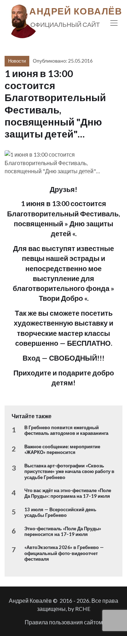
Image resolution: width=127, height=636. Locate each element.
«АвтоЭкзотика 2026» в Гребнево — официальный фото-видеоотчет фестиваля (64, 553)
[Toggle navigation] (114, 23)
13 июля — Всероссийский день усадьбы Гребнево (60, 512)
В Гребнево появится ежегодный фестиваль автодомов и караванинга (66, 430)
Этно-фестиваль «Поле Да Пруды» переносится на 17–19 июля (62, 531)
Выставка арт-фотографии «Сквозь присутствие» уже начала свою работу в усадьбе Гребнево (69, 471)
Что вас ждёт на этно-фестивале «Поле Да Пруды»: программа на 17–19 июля (67, 493)
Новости (17, 61)
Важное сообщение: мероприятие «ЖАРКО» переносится (62, 449)
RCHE (82, 608)
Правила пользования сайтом (64, 622)
